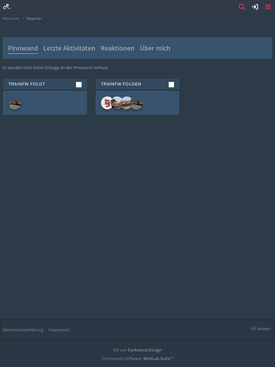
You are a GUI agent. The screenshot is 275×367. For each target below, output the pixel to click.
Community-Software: (137, 358)
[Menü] (268, 6)
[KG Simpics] (107, 102)
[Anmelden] (255, 6)
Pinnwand (23, 48)
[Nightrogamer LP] (126, 102)
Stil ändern (261, 328)
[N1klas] (14, 102)
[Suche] (242, 6)
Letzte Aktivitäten (69, 48)
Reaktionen (118, 48)
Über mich (155, 48)
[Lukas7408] (117, 102)
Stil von (137, 349)
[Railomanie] (7, 6)
